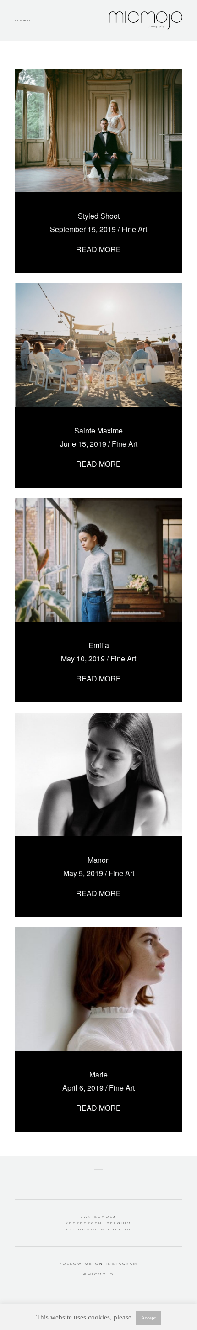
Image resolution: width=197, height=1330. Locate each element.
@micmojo (98, 1274)
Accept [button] (148, 1317)
